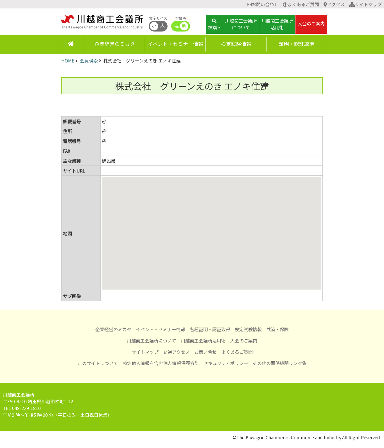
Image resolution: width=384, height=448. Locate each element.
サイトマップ (368, 4)
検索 (212, 27)
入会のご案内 (311, 23)
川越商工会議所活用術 (203, 340)
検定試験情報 (236, 43)
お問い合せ (205, 351)
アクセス (336, 4)
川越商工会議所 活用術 (277, 24)
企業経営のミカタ (114, 43)
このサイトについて (98, 363)
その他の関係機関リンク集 (280, 363)
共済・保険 (277, 329)
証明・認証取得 (296, 43)
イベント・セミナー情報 (175, 43)
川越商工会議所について (151, 340)
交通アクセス (176, 351)
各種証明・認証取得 (210, 329)
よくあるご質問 (303, 4)
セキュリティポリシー (226, 363)
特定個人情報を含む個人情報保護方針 (161, 363)
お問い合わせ (265, 4)
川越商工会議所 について (241, 24)
